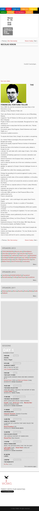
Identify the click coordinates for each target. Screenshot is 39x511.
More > (35, 264)
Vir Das (6, 464)
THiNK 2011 (33, 9)
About (9, 9)
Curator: (7, 415)
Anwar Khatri (19, 447)
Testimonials (20, 12)
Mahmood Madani (23, 380)
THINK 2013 (16, 9)
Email (2, 499)
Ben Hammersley (12, 41)
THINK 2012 (24, 9)
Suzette (6, 403)
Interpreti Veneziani (9, 414)
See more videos (5, 81)
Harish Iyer (16, 403)
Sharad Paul (7, 438)
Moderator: (7, 382)
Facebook (11, 499)
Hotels (3, 12)
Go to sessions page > (30, 466)
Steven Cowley (29, 41)
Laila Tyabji (7, 447)
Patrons (10, 12)
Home (3, 9)
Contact (29, 12)
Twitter (7, 499)
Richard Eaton (8, 380)
